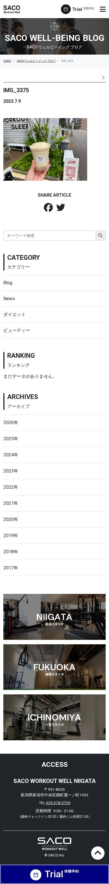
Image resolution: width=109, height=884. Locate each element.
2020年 (11, 519)
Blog (7, 282)
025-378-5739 (58, 802)
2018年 (11, 551)
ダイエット (14, 314)
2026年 (11, 422)
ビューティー (16, 330)
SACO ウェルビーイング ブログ (36, 60)
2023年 (11, 471)
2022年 (11, 487)
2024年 (11, 454)
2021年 (11, 503)
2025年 (11, 438)
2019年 (11, 535)
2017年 (11, 567)
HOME (7, 60)
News (9, 298)
